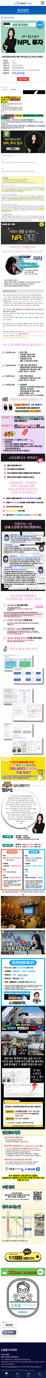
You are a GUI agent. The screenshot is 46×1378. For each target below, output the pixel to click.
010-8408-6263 (11, 1367)
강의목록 (12, 89)
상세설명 (4, 89)
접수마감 (9, 1332)
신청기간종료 (23, 79)
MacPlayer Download (34, 92)
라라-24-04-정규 (18, 68)
